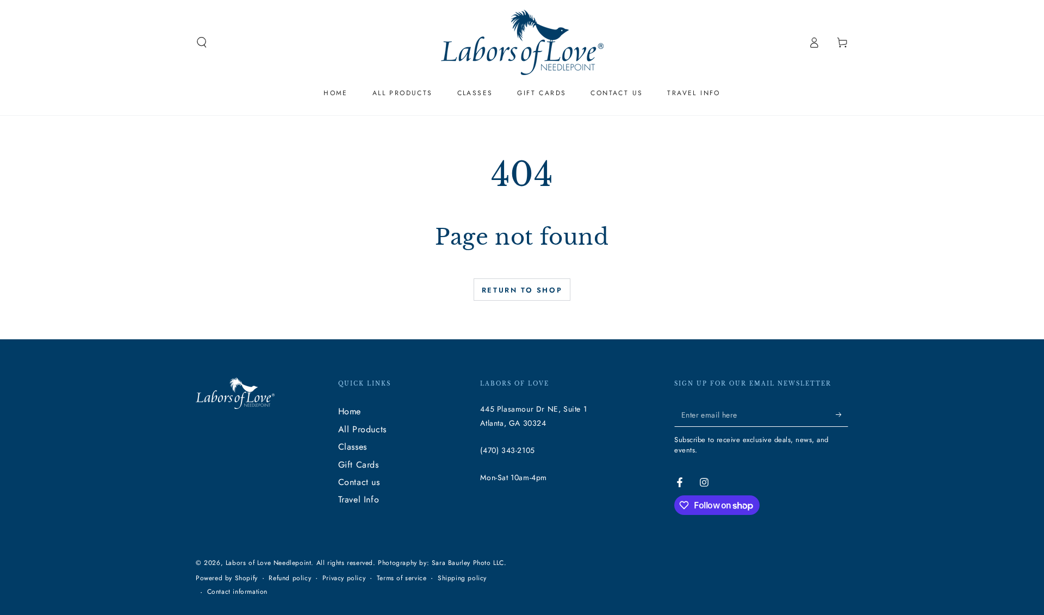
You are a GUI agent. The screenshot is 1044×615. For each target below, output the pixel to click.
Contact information (237, 592)
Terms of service (402, 578)
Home (349, 411)
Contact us (359, 482)
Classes (352, 446)
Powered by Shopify (227, 578)
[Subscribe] (842, 414)
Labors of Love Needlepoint (269, 563)
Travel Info (359, 499)
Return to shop (522, 290)
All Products (362, 429)
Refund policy (290, 578)
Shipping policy (462, 578)
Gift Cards (358, 464)
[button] (202, 42)
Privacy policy (343, 578)
